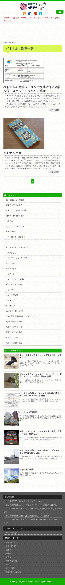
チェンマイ (11, 263)
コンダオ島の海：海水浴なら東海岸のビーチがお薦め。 (28, 516)
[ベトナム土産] (23, 147)
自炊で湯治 (10, 568)
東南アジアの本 (12, 337)
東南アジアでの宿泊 (14, 205)
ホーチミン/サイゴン (15, 226)
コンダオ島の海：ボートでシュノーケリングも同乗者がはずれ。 (32, 505)
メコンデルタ (12, 232)
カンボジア (10, 306)
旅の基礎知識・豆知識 (15, 200)
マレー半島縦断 (12, 295)
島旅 (8, 564)
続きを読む (54, 110)
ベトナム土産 (12, 152)
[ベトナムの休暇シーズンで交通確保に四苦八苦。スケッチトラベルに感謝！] (23, 81)
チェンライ (11, 269)
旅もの (8, 550)
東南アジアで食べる (14, 327)
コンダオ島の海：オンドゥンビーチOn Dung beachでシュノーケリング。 (32, 521)
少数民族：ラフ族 (14, 322)
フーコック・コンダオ (16, 237)
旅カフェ (9, 557)
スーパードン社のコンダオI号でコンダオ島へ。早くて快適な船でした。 (41, 451)
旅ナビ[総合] (11, 542)
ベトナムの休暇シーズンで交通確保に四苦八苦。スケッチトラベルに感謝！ (41, 394)
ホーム (5, 42)
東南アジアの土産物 (14, 332)
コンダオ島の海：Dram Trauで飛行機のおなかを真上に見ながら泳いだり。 (33, 510)
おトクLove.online (13, 572)
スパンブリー (12, 253)
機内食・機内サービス (15, 216)
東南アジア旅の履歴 (14, 343)
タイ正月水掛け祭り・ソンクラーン (21, 316)
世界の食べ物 (11, 561)
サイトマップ (11, 533)
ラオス (8, 300)
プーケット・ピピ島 (15, 279)
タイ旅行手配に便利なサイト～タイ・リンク (24, 501)
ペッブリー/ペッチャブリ (17, 258)
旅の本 (8, 553)
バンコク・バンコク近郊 (17, 247)
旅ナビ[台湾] (11, 546)
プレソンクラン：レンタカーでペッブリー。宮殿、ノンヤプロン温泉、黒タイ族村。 (41, 375)
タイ (8, 242)
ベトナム (9, 221)
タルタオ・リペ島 (14, 284)
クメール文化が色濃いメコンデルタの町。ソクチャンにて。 (41, 356)
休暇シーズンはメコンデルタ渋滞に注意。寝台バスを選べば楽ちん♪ (41, 432)
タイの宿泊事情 (26, 469)
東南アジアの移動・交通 (16, 210)
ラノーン (11, 274)
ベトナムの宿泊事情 (28, 412)
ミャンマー (10, 290)
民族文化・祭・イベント (16, 311)
